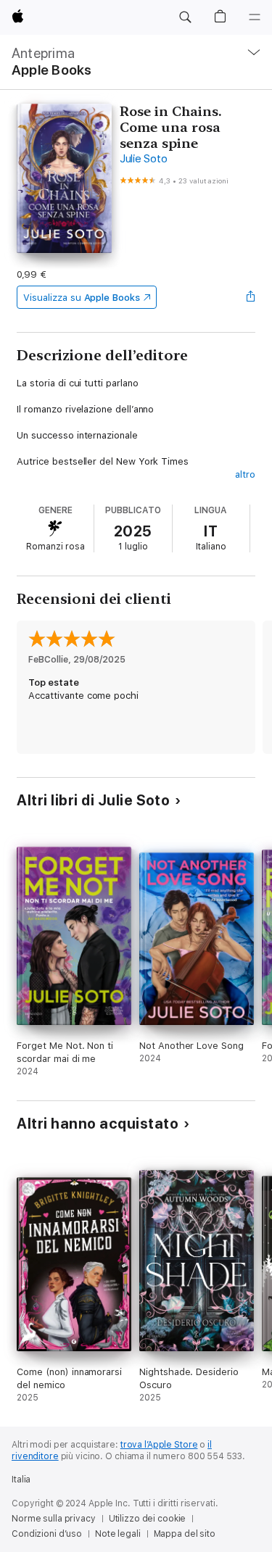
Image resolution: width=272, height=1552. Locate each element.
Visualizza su (81, 297)
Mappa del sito (184, 1534)
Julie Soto (144, 158)
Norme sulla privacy (54, 1519)
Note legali (118, 1534)
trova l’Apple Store (159, 1445)
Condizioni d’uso (47, 1534)
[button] (185, 17)
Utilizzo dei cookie (147, 1519)
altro (245, 474)
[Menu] (254, 17)
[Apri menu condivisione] (251, 297)
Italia (21, 1479)
